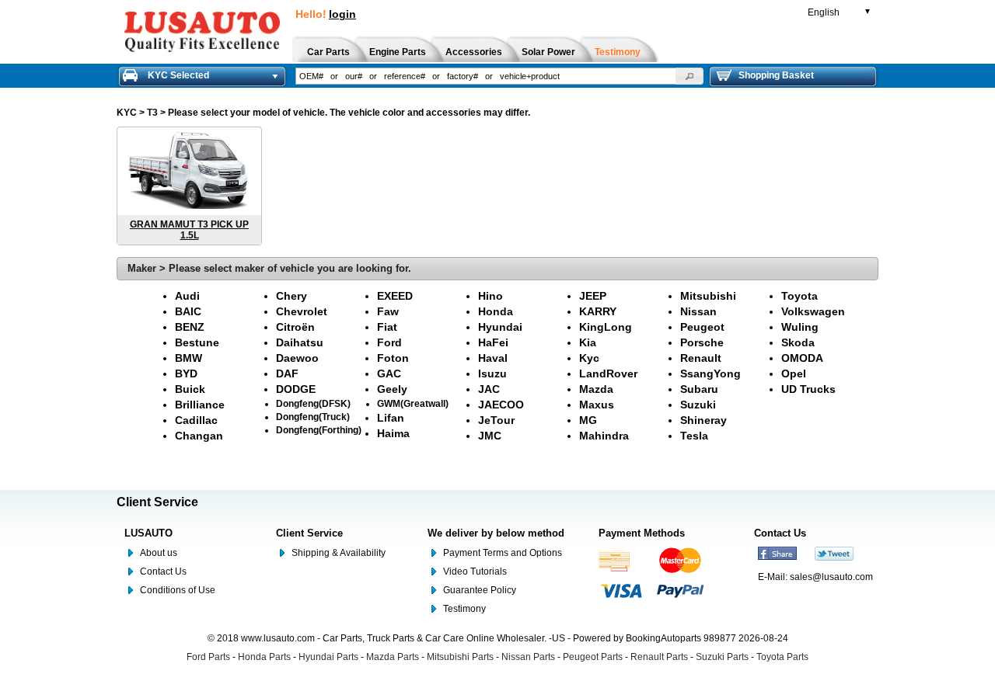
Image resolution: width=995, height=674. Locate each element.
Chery (291, 296)
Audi (187, 296)
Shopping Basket (776, 75)
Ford (389, 342)
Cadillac (196, 420)
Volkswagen (813, 311)
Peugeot (702, 327)
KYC (127, 112)
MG (588, 420)
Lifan (390, 418)
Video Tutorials (475, 571)
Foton (393, 358)
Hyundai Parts (328, 656)
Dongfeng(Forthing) (318, 430)
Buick (190, 389)
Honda (495, 311)
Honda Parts (264, 656)
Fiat (387, 327)
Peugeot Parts (593, 656)
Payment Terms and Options (502, 552)
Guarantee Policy (479, 590)
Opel (793, 373)
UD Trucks (808, 389)
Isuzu (492, 373)
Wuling (800, 327)
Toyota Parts (782, 656)
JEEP (592, 296)
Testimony (464, 608)
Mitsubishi (708, 296)
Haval (493, 358)
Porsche (702, 342)
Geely (392, 389)
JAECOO (501, 404)
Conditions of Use (177, 590)
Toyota (799, 296)
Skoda (798, 342)
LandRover (608, 373)
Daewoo (297, 358)
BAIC (188, 311)
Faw (388, 311)
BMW (188, 358)
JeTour (496, 420)
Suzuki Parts (722, 656)
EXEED (395, 296)
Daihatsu (299, 342)
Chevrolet (301, 311)
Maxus (596, 404)
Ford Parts (208, 656)
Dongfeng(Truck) (313, 417)
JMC (489, 435)
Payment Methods (642, 533)
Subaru (699, 389)
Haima (393, 433)
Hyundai (500, 327)
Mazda (596, 389)
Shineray (703, 420)
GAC (389, 373)
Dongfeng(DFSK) (313, 403)
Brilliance (200, 404)
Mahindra (604, 435)
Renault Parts (659, 656)
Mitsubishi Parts (460, 656)
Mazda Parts (392, 656)
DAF (287, 373)
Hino (490, 296)
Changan (199, 435)
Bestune (197, 342)
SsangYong (710, 373)
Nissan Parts (528, 656)
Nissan (698, 311)
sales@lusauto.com (831, 577)
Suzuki (698, 404)
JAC (489, 389)
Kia (587, 342)
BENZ (189, 327)
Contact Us (163, 571)
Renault (700, 358)
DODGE (296, 389)
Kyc (589, 358)
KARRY (597, 311)
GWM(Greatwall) (413, 403)
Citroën (295, 327)
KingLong (605, 327)
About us (158, 552)
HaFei (493, 342)
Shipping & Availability (339, 552)
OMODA (802, 358)
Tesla (694, 435)
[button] (689, 76)
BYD (186, 373)
